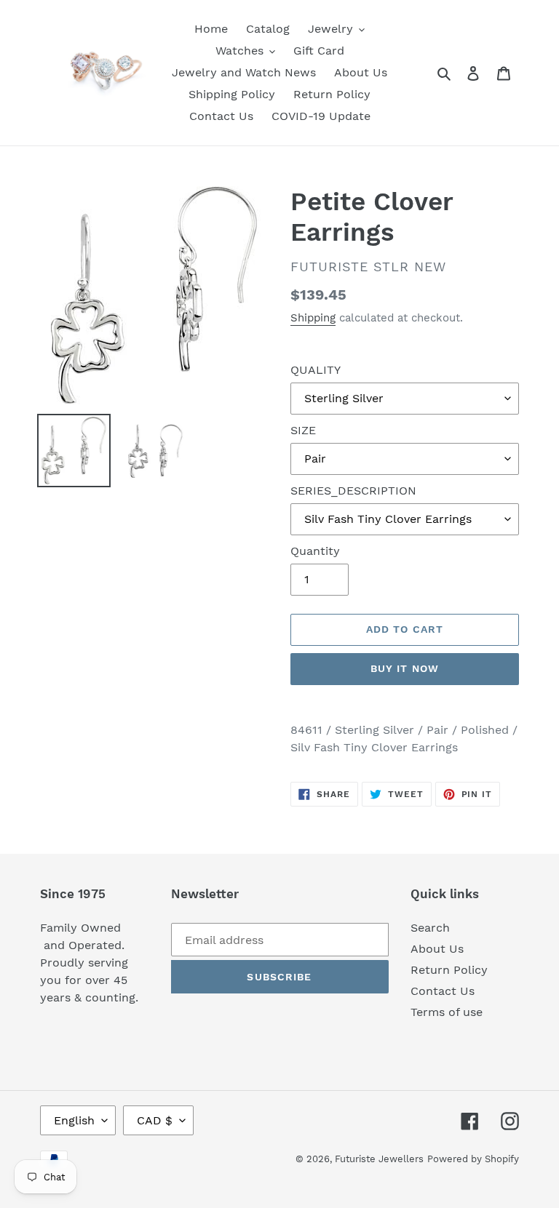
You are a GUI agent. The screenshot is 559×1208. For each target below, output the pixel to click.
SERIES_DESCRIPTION (353, 490)
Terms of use (447, 1012)
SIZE (303, 430)
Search (430, 928)
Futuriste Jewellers (379, 1158)
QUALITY (315, 370)
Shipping (313, 317)
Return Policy (449, 970)
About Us (437, 949)
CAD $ (155, 1120)
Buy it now (404, 668)
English (74, 1120)
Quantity (315, 551)
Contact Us (443, 991)
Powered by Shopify (473, 1158)
